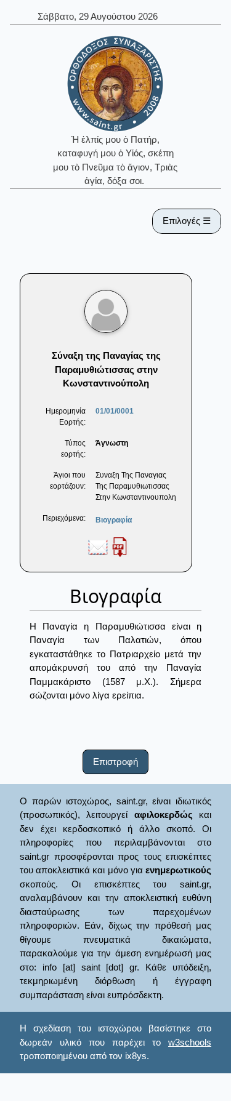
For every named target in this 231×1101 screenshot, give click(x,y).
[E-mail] (98, 546)
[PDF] (119, 546)
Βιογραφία (113, 520)
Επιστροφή (115, 761)
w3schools (189, 1042)
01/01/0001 (114, 411)
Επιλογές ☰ (187, 220)
